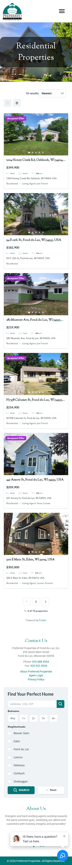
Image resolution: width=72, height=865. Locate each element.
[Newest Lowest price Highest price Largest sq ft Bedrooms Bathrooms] (52, 93)
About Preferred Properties (36, 671)
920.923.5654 (38, 665)
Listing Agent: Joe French (35, 183)
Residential (12, 183)
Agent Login (36, 675)
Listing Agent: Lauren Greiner (37, 583)
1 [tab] (29, 152)
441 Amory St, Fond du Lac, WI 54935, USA (35, 480)
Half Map (17, 103)
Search (24, 790)
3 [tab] (36, 152)
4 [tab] (39, 152)
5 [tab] (43, 152)
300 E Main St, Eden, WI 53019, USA (30, 559)
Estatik (42, 620)
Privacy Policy (36, 679)
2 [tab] (32, 152)
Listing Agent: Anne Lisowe (36, 503)
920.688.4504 (40, 661)
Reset (53, 790)
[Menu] (61, 11)
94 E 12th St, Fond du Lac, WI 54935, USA (33, 240)
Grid (8, 103)
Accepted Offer (15, 118)
